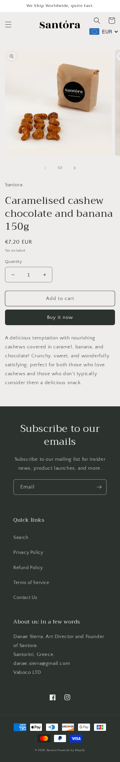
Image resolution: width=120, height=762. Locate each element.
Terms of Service (31, 582)
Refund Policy (28, 567)
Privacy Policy (28, 552)
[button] (8, 24)
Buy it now (60, 317)
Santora (52, 750)
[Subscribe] (99, 487)
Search (21, 537)
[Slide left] (45, 168)
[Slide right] (74, 168)
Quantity (13, 261)
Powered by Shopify (71, 750)
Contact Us (25, 597)
